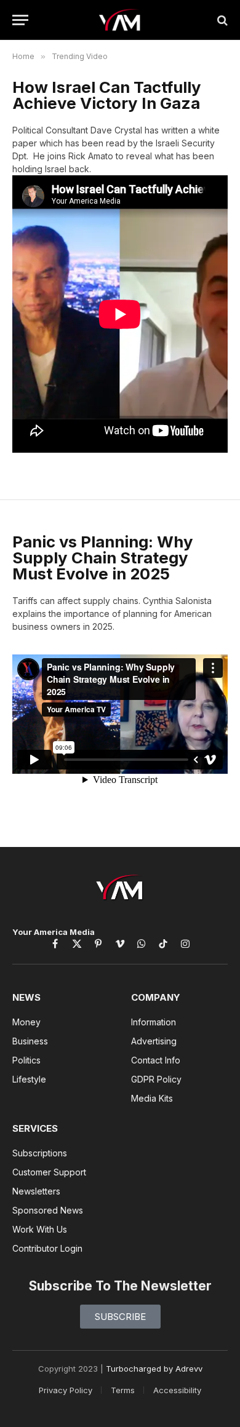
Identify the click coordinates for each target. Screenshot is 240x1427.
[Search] (221, 20)
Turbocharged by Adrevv (154, 1368)
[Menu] (20, 20)
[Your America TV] (120, 20)
